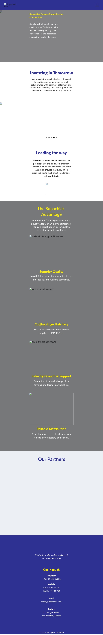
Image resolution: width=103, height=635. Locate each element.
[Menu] (97, 5)
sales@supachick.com (51, 602)
